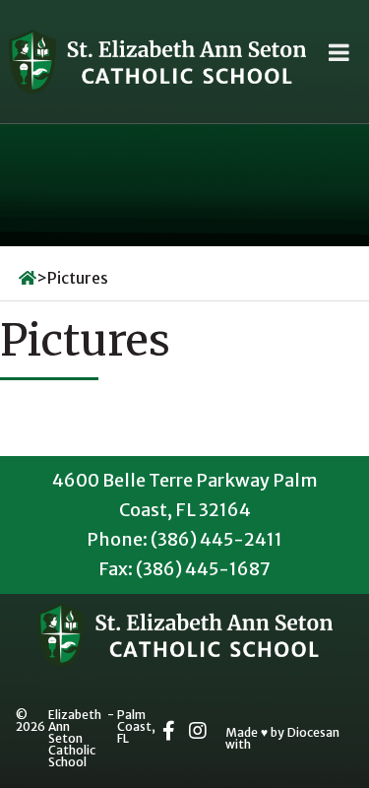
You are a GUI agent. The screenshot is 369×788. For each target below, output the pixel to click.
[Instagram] (198, 731)
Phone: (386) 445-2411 (184, 539)
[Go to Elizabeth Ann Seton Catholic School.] (27, 278)
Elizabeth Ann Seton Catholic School (74, 738)
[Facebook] (168, 731)
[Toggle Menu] (339, 52)
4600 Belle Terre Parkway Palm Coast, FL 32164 (185, 495)
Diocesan (313, 733)
